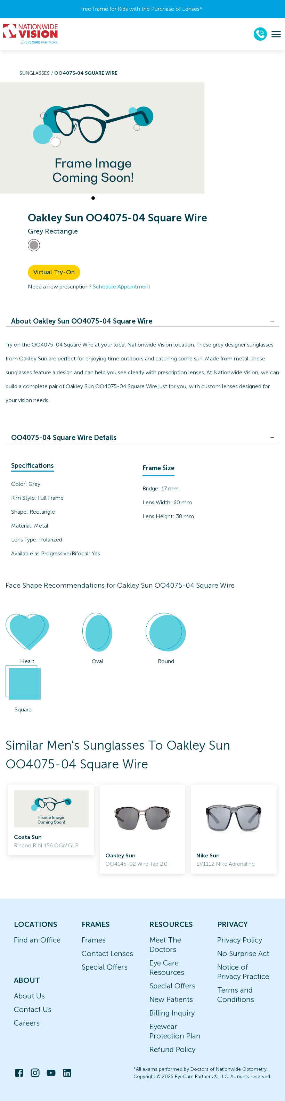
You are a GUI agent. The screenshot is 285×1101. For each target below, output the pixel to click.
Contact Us (32, 1009)
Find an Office (37, 940)
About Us (29, 996)
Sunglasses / (36, 73)
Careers (27, 1023)
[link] (51, 820)
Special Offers (105, 967)
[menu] (276, 34)
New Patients (171, 999)
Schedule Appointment (121, 286)
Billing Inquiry (172, 1013)
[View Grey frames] (34, 245)
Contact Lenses (107, 953)
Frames (94, 940)
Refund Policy (172, 1049)
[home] (30, 34)
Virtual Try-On (54, 272)
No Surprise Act (243, 953)
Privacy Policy (239, 940)
